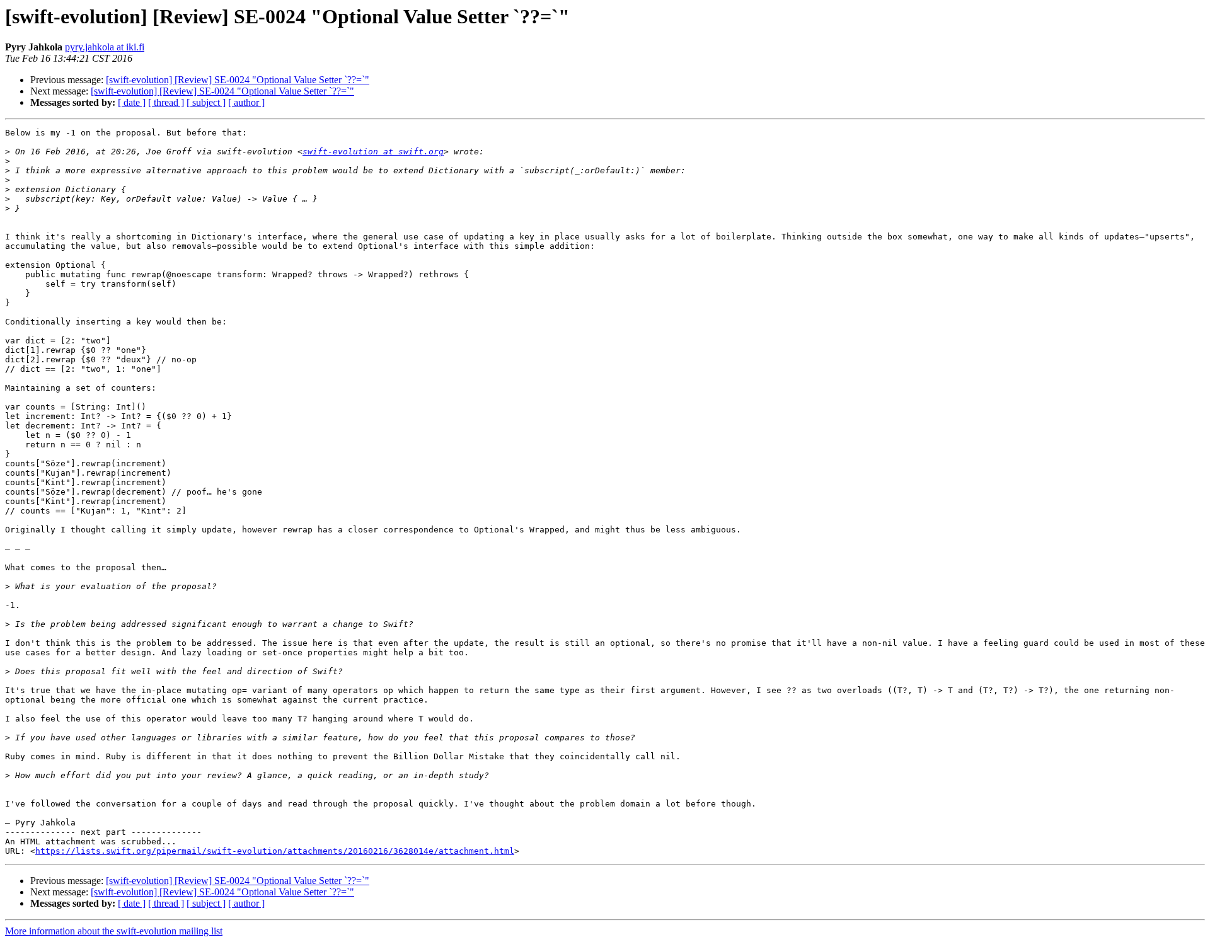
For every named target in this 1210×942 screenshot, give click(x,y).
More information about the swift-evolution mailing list (113, 931)
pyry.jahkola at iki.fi (104, 47)
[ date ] (132, 102)
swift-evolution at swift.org (373, 151)
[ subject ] (206, 102)
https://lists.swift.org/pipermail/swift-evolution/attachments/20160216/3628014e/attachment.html (274, 851)
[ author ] (246, 102)
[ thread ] (166, 102)
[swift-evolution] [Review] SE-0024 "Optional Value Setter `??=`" (237, 79)
